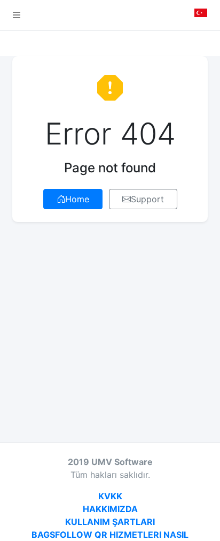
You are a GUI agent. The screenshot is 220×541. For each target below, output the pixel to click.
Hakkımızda (110, 509)
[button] (16, 15)
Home (77, 199)
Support (147, 199)
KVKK (110, 496)
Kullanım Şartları (110, 521)
